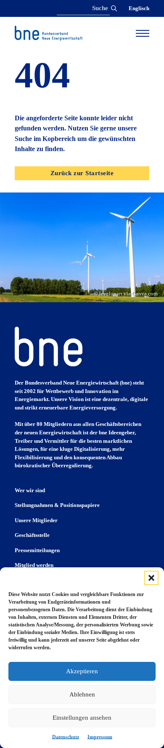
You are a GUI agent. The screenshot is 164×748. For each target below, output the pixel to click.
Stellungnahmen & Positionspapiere (57, 505)
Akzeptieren (82, 671)
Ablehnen (82, 694)
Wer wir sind (30, 490)
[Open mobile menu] (142, 33)
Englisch (139, 8)
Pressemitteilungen (37, 550)
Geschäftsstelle (32, 535)
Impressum (99, 737)
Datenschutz (65, 737)
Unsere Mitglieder (36, 520)
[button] (151, 578)
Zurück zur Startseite (82, 173)
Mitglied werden (34, 565)
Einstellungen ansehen (82, 717)
